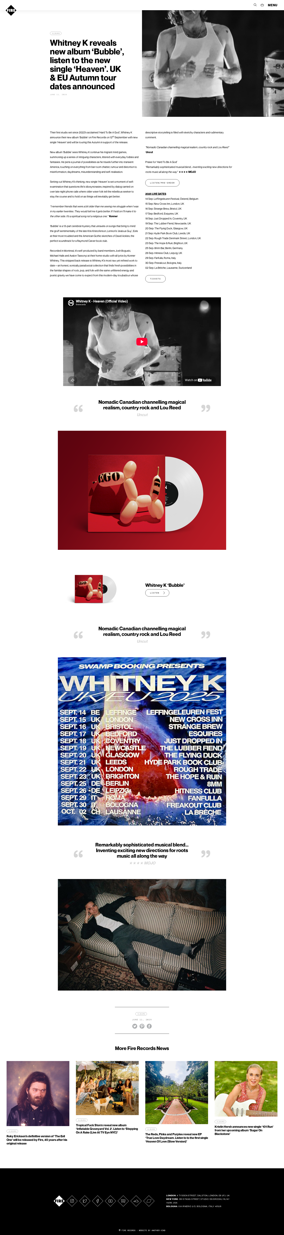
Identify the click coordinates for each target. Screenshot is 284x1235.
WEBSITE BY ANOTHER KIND (152, 1230)
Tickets (155, 278)
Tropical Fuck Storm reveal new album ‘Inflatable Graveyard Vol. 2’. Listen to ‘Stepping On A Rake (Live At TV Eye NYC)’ (107, 1128)
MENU (272, 5)
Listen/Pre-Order (162, 183)
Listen (154, 593)
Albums (56, 33)
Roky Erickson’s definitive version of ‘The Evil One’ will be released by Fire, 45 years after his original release (37, 1139)
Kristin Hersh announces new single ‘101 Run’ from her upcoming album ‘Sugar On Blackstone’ (244, 1130)
